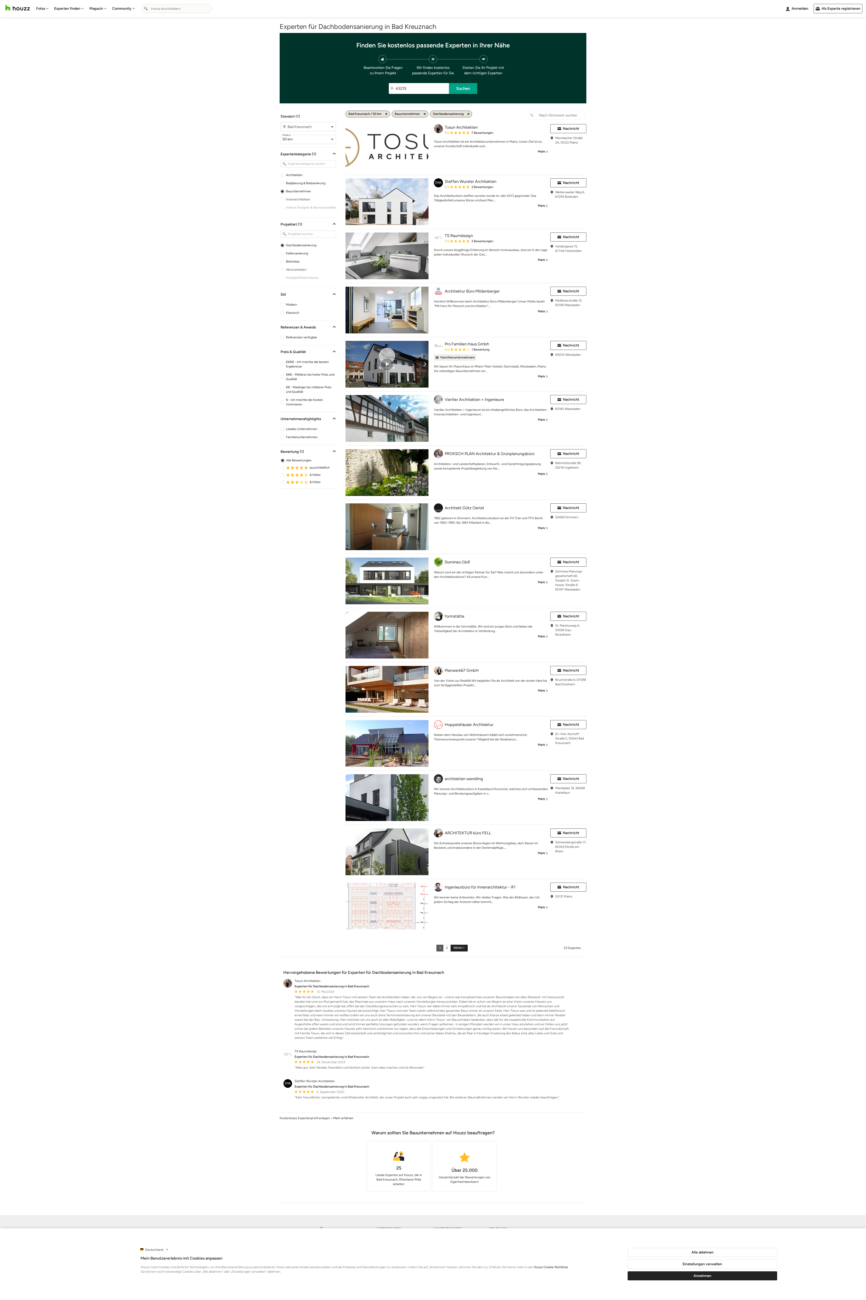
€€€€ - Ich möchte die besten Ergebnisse (307, 364)
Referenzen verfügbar (301, 337)
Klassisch (292, 313)
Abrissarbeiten (296, 270)
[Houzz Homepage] (18, 8)
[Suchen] (145, 8)
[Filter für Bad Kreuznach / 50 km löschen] (386, 114)
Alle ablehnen (702, 1252)
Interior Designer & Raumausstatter (311, 207)
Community (121, 8)
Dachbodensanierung (301, 245)
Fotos (40, 8)
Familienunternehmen (302, 437)
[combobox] (176, 8)
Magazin (96, 8)
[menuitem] (42, 8)
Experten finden (67, 8)
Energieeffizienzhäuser (302, 278)
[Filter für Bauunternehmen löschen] (425, 114)
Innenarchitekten (298, 199)
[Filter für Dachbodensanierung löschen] (468, 114)
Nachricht (571, 128)
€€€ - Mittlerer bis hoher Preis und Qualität (310, 377)
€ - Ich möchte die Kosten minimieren (304, 402)
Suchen (463, 88)
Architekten (294, 175)
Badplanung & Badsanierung (305, 183)
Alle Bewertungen (298, 460)
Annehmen (702, 1276)
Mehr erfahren (343, 1118)
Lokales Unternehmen (301, 429)
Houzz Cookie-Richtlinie (551, 1267)
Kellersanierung (297, 253)
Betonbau (293, 261)
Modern (291, 305)
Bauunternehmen (298, 191)
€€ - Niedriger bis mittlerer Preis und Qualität (309, 389)
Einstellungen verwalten (702, 1264)
